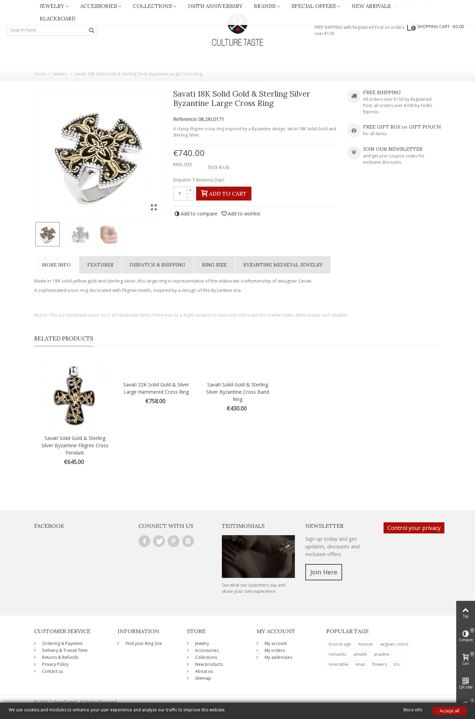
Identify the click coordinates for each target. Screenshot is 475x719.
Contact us (52, 671)
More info (56, 265)
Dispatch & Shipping (157, 265)
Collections (152, 6)
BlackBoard (57, 18)
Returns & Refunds (59, 657)
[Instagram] (188, 541)
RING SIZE (183, 165)
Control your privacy (414, 528)
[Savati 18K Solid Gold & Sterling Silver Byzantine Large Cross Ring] (98, 153)
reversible (338, 664)
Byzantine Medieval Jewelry (283, 265)
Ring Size (214, 265)
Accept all (449, 711)
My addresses (278, 657)
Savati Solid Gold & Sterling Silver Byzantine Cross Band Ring (237, 391)
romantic (337, 654)
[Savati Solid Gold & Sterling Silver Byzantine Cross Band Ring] (237, 367)
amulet (360, 654)
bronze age (340, 644)
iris (397, 664)
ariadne (381, 654)
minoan (365, 644)
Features (100, 265)
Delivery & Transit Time (64, 650)
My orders (274, 650)
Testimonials (243, 526)
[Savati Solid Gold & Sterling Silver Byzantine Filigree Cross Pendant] (75, 394)
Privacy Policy (55, 664)
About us (203, 671)
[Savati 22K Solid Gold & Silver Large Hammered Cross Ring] (156, 367)
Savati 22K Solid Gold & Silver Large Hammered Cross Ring (156, 388)
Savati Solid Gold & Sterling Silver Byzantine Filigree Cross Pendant (74, 445)
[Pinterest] (173, 541)
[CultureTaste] (237, 30)
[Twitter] (159, 541)
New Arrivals (371, 6)
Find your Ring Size (143, 643)
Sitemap (202, 678)
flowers (379, 664)
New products (208, 664)
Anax (360, 664)
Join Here (323, 572)
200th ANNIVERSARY (215, 6)
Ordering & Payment (61, 643)
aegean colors (394, 644)
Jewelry (52, 6)
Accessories (98, 6)
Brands (264, 6)
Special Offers (313, 6)
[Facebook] (144, 541)
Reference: (185, 119)
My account (275, 643)
